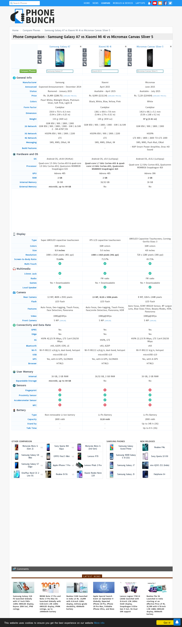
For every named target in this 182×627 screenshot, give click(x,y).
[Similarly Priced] (69, 96)
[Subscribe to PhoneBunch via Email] (160, 3)
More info (99, 622)
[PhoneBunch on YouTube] (154, 4)
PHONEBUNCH (40, 16)
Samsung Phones (115, 441)
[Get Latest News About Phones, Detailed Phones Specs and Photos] (17, 16)
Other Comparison (22, 441)
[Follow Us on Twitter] (170, 3)
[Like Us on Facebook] (165, 3)
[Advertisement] (121, 16)
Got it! (167, 622)
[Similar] (63, 321)
